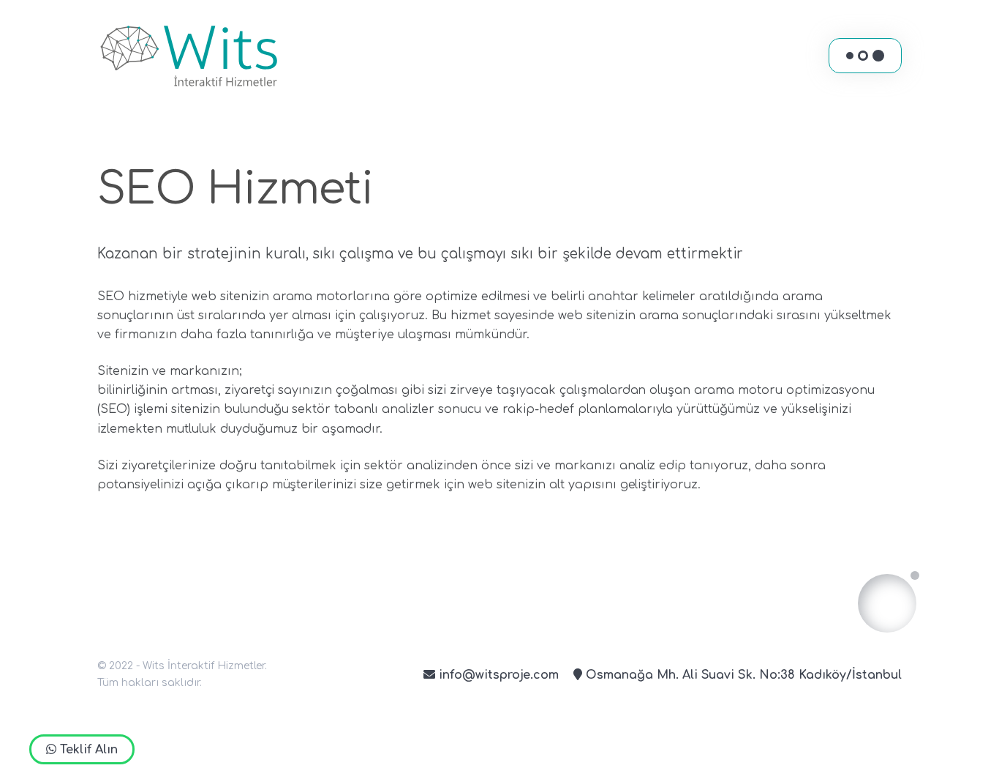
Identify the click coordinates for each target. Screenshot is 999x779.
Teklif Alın (87, 749)
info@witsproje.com (497, 675)
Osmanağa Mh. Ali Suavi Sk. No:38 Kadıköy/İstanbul (742, 675)
